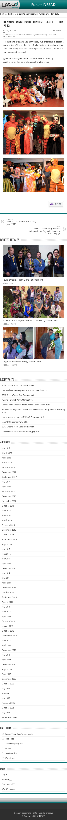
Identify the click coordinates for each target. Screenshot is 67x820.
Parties (11, 14)
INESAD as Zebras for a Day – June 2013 (22, 221)
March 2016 (7, 520)
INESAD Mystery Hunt (14, 743)
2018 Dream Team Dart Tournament (18, 395)
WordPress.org (8, 789)
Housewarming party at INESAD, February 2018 (23, 417)
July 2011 (6, 655)
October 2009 (8, 684)
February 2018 (8, 467)
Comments (8, 784)
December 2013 (9, 587)
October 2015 (8, 535)
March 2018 (7, 462)
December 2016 (9, 496)
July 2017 (6, 482)
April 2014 (6, 583)
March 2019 (7, 453)
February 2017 (8, 491)
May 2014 (6, 578)
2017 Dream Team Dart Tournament (18, 427)
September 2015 (9, 539)
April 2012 (6, 645)
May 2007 (6, 693)
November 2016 (9, 501)
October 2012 (8, 631)
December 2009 (9, 679)
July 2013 (6, 607)
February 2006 (8, 703)
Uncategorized (11, 753)
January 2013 (7, 626)
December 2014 (9, 568)
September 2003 (9, 717)
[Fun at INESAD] (33, 4)
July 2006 (6, 698)
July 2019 (6, 448)
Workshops (10, 758)
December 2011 (9, 650)
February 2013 (8, 621)
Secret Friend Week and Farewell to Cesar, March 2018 (26, 405)
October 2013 (8, 592)
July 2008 (6, 688)
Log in (4, 774)
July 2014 (6, 573)
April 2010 (6, 674)
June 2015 (6, 554)
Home (3, 14)
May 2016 (6, 515)
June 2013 (6, 611)
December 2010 (9, 664)
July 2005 (6, 712)
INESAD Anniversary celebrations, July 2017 (21, 431)
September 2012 (9, 636)
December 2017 (9, 472)
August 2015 (7, 544)
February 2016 (8, 525)
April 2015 (6, 563)
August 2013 (7, 602)
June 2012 (6, 640)
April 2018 (6, 458)
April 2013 (6, 616)
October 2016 (8, 506)
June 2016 (6, 510)
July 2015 (6, 549)
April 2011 (6, 660)
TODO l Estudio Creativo (42, 813)
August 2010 (7, 669)
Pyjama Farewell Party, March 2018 (22, 361)
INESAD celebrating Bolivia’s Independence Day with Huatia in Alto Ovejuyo (44, 230)
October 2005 (8, 708)
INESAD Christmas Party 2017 (15, 422)
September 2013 (9, 597)
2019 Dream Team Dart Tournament (23, 279)
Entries (7, 779)
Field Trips (9, 739)
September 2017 (9, 477)
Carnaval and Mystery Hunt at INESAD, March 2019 (30, 320)
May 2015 (6, 559)
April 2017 (6, 486)
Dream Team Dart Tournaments (19, 734)
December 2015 (9, 530)
